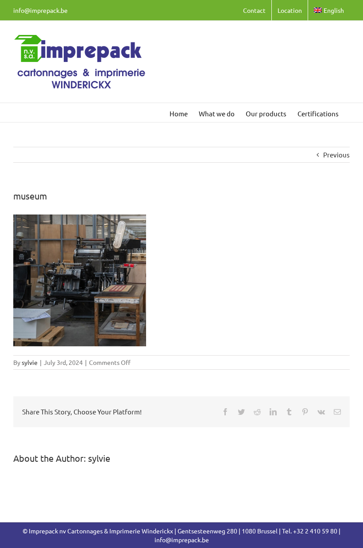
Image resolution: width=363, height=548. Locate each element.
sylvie (30, 362)
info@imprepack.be (40, 10)
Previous (336, 154)
